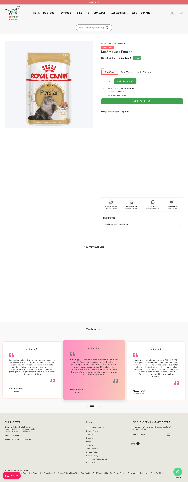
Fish (88, 13)
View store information (117, 95)
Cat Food (66, 13)
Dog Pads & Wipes (62, 473)
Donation (146, 13)
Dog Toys (75, 473)
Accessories (118, 13)
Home (36, 13)
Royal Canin (107, 47)
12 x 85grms (110, 72)
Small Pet (100, 13)
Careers (89, 445)
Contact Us (91, 463)
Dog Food (49, 13)
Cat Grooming (134, 473)
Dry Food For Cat (88, 473)
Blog (134, 13)
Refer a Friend (92, 431)
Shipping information (115, 224)
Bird (79, 13)
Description (110, 218)
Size (102, 68)
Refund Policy (92, 452)
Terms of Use (92, 448)
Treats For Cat (120, 473)
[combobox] (94, 27)
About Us (90, 434)
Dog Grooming (46, 473)
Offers (89, 441)
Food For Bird (157, 473)
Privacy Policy (92, 456)
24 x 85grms (127, 72)
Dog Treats (33, 473)
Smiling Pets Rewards (95, 427)
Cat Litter (145, 473)
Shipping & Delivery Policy (97, 459)
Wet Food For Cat (104, 473)
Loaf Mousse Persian (116, 43)
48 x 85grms (144, 72)
